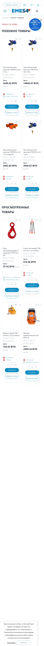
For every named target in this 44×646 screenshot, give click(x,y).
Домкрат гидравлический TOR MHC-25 (30, 335)
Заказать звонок (12, 5)
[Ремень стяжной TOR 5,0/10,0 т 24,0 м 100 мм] (12, 318)
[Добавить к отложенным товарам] (20, 39)
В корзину (12, 106)
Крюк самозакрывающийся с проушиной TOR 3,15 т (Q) (11, 251)
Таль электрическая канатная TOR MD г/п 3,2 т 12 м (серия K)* (11, 152)
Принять (23, 642)
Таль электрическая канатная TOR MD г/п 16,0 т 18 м (30, 69)
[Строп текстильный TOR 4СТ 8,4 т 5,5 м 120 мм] (32, 233)
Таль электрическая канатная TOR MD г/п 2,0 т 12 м (11, 69)
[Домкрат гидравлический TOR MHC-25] (32, 318)
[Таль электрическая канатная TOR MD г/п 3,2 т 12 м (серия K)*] (12, 135)
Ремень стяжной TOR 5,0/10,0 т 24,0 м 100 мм (11, 334)
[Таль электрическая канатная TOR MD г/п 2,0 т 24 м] (32, 135)
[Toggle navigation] (5, 11)
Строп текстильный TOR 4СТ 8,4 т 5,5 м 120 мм (31, 249)
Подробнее (11, 643)
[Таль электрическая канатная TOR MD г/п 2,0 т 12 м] (12, 52)
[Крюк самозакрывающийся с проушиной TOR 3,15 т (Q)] (12, 233)
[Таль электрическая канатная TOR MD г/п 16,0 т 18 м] (32, 52)
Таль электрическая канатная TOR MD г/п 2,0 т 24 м (32, 152)
